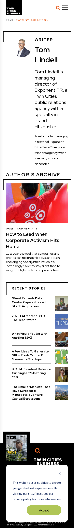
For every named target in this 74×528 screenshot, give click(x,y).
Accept (44, 510)
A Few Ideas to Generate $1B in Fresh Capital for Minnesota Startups (30, 355)
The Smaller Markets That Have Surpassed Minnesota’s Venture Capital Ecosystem (31, 393)
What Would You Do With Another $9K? (30, 336)
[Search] (58, 8)
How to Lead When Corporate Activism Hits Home (32, 240)
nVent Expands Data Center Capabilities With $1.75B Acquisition (30, 302)
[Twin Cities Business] (48, 461)
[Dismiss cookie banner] (59, 474)
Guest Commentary (22, 228)
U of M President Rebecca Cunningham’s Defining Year (31, 373)
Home (9, 20)
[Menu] (65, 8)
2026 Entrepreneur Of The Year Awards (28, 318)
